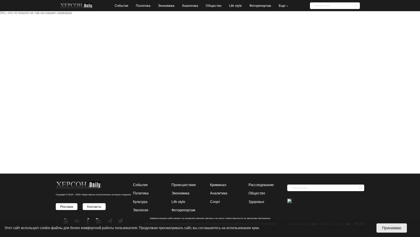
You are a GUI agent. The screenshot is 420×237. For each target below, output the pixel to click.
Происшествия (184, 185)
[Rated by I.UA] (289, 201)
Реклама (66, 206)
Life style (178, 202)
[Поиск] (355, 5)
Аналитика (218, 193)
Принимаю (391, 228)
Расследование (261, 185)
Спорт (215, 202)
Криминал (218, 185)
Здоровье (256, 202)
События (140, 185)
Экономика (180, 193)
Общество (256, 193)
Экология (140, 210)
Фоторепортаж (183, 210)
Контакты (94, 206)
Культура (140, 202)
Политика (141, 193)
